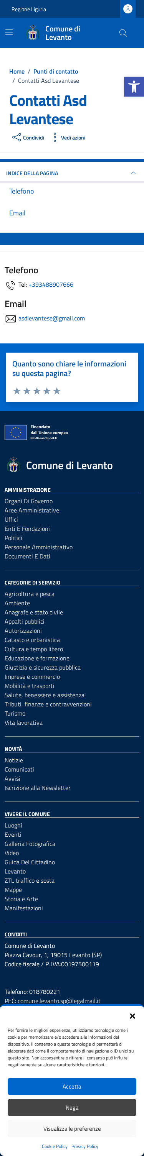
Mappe (13, 889)
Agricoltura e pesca (30, 593)
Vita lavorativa (24, 722)
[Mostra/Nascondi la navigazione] (9, 32)
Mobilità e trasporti (30, 685)
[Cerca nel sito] (123, 33)
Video (12, 852)
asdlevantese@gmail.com (51, 318)
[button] (134, 87)
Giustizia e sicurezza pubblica (43, 667)
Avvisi (12, 778)
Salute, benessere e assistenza (44, 695)
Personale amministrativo (39, 547)
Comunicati (19, 769)
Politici (13, 537)
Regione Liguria (29, 9)
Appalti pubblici (25, 621)
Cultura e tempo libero (34, 649)
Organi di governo (29, 501)
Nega (72, 1107)
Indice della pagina (32, 173)
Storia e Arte (21, 898)
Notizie (14, 760)
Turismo (15, 713)
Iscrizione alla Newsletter (38, 787)
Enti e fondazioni (27, 528)
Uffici (11, 519)
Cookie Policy (55, 1146)
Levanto (15, 871)
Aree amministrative (32, 510)
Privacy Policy (84, 1146)
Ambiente (17, 603)
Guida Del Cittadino (30, 862)
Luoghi (13, 825)
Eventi (13, 834)
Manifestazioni (24, 908)
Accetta (72, 1086)
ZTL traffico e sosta (30, 880)
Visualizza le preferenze (72, 1128)
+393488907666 (50, 284)
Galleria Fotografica (30, 843)
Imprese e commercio (32, 676)
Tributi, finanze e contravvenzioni (48, 704)
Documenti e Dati (27, 556)
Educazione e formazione (37, 658)
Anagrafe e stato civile (34, 612)
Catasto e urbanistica (32, 639)
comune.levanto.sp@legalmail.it (59, 1000)
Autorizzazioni (23, 630)
